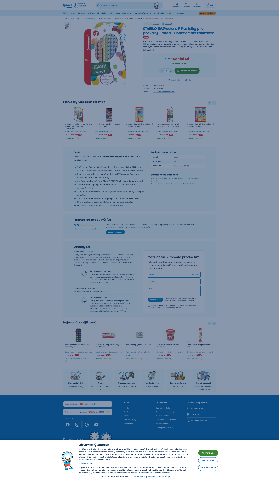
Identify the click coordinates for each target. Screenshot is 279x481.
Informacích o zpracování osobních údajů (151, 476)
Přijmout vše (208, 453)
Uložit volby (208, 460)
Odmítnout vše (208, 467)
